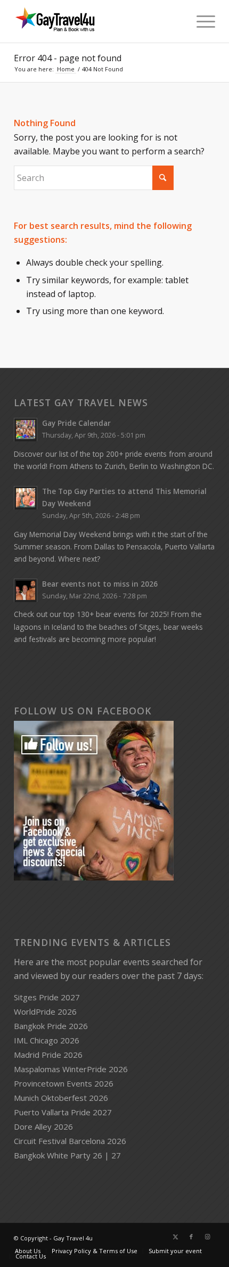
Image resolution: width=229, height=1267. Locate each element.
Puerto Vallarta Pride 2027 (63, 1112)
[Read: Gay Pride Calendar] (25, 429)
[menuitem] (200, 21)
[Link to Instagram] (207, 1237)
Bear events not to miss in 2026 (100, 584)
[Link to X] (175, 1237)
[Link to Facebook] (191, 1237)
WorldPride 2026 (45, 1011)
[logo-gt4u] (94, 21)
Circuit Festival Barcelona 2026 (70, 1141)
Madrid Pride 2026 (48, 1054)
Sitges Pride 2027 (47, 997)
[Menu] (200, 21)
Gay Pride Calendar (76, 423)
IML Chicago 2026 (46, 1040)
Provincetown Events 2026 (63, 1083)
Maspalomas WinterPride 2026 (71, 1069)
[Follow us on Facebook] (94, 877)
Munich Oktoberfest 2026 (61, 1097)
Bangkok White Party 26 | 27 (67, 1155)
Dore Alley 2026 (43, 1126)
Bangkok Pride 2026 (51, 1026)
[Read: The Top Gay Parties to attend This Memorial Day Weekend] (25, 497)
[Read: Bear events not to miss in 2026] (25, 590)
